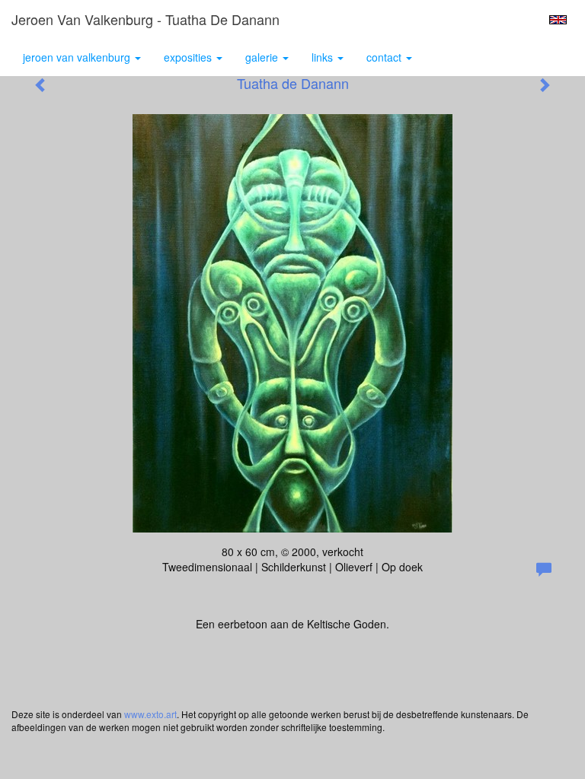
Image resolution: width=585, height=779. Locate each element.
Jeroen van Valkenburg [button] (78, 57)
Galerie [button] (263, 57)
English (558, 19)
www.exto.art (150, 713)
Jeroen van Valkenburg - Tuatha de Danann (145, 19)
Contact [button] (385, 57)
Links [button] (324, 57)
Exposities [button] (189, 57)
